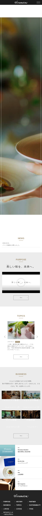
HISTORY (19, 501)
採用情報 (19, 509)
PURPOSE (6, 501)
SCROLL (21, 223)
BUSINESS (7, 505)
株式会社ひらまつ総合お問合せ (8, 513)
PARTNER (32, 501)
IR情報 (31, 509)
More (21, 297)
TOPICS (19, 505)
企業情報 (6, 509)
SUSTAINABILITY (34, 505)
